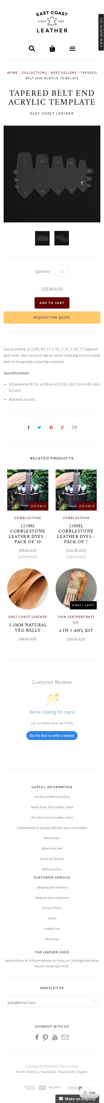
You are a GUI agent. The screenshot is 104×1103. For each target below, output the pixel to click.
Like (28, 427)
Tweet (39, 427)
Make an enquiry (79, 1099)
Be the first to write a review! (52, 735)
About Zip (52, 939)
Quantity (42, 271)
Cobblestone (28, 518)
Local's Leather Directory (52, 796)
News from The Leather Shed (52, 807)
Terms (52, 918)
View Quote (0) (101, 32)
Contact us (52, 928)
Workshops (52, 838)
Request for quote (52, 317)
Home (12, 73)
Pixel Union (48, 1072)
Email (75, 427)
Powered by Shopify (72, 1072)
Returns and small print (52, 898)
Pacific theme (26, 1072)
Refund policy (52, 869)
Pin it (51, 427)
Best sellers (64, 73)
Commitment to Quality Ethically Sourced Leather (52, 828)
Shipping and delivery (52, 887)
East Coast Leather (52, 113)
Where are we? (52, 848)
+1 (62, 427)
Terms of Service (52, 859)
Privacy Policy (52, 908)
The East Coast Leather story (52, 817)
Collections (34, 73)
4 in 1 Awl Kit (76, 631)
